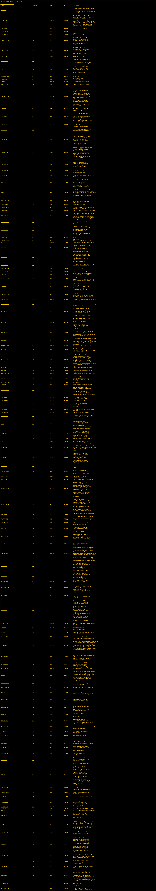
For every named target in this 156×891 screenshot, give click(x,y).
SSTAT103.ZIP (4, 726)
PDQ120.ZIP (4, 566)
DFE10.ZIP (3, 182)
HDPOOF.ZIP (4, 409)
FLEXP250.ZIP (4, 359)
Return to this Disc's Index (7, 4)
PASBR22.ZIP (4, 536)
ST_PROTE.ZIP (5, 731)
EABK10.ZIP (4, 274)
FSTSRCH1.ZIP (5, 382)
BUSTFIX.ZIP (4, 61)
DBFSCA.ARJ (4, 84)
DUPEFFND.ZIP (5, 268)
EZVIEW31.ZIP (5, 294)
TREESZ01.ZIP (4, 753)
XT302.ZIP (3, 861)
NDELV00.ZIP (4, 519)
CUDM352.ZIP (4, 81)
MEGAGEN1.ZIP (5, 504)
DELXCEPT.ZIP (5, 170)
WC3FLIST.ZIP (5, 808)
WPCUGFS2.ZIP (5, 824)
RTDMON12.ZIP (5, 636)
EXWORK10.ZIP (5, 286)
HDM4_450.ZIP (5, 404)
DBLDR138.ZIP (5, 96)
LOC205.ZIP (4, 466)
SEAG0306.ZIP (4, 668)
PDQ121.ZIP (4, 576)
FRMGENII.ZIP (5, 373)
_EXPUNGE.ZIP (5, 888)
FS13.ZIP (3, 378)
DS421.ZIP (3, 242)
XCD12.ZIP (4, 844)
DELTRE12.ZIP (4, 164)
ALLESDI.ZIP (4, 28)
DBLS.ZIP (3, 109)
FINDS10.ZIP (4, 332)
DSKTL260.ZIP (4, 265)
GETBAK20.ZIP (5, 390)
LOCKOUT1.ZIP (5, 471)
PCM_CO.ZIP (4, 543)
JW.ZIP (2, 424)
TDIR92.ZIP (4, 743)
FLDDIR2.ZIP (4, 349)
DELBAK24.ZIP (5, 139)
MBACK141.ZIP (5, 488)
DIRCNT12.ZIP (4, 204)
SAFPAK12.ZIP (4, 656)
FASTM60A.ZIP (5, 299)
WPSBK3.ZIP (4, 832)
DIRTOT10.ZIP (4, 230)
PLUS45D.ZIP (4, 582)
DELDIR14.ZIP (4, 152)
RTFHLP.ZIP (4, 645)
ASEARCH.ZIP (4, 31)
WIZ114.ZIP (4, 815)
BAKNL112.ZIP (5, 40)
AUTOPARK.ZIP (5, 34)
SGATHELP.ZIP (5, 687)
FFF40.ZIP (3, 322)
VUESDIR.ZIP (4, 802)
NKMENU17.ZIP (5, 522)
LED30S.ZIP (4, 447)
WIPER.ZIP (4, 810)
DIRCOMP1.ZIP (5, 207)
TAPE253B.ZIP (4, 735)
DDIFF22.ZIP (4, 124)
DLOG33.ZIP (4, 237)
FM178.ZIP (3, 367)
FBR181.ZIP (4, 311)
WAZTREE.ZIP (4, 807)
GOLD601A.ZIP (5, 397)
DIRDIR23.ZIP (4, 210)
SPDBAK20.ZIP (5, 707)
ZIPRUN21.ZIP (4, 883)
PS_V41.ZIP (4, 610)
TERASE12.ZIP (5, 747)
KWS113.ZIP (4, 441)
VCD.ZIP (3, 775)
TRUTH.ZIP (4, 760)
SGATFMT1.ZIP (5, 683)
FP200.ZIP (3, 370)
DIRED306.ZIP (4, 215)
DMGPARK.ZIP (5, 241)
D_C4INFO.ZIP (4, 271)
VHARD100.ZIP (5, 792)
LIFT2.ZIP (3, 457)
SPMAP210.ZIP (5, 714)
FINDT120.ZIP (4, 340)
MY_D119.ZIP (4, 518)
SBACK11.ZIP (4, 664)
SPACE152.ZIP (4, 692)
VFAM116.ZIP (4, 787)
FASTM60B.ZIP (5, 304)
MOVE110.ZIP (4, 514)
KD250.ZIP (3, 433)
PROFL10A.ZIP (5, 587)
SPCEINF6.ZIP (4, 699)
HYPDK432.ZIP (5, 412)
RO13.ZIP (3, 632)
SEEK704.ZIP (4, 675)
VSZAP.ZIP (3, 796)
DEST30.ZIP (4, 175)
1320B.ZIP (3, 10)
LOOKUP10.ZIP (5, 476)
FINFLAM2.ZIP (5, 345)
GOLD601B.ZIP (5, 400)
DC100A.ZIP (4, 116)
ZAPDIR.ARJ (4, 866)
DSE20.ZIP (3, 247)
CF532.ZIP (3, 69)
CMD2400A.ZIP (5, 76)
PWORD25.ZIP (4, 623)
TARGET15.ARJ (5, 740)
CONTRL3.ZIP (4, 80)
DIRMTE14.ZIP (5, 222)
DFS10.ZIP (3, 192)
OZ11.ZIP (3, 528)
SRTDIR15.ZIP (4, 721)
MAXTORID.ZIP (5, 479)
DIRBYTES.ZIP (5, 200)
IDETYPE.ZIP (4, 416)
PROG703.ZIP (4, 595)
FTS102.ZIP (4, 384)
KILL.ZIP (3, 438)
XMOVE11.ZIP (4, 855)
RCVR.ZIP (3, 628)
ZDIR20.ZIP (4, 875)
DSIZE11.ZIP (4, 257)
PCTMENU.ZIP (5, 553)
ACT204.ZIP (4, 20)
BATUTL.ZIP (4, 56)
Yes (33, 20)
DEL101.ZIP (4, 130)
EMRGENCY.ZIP (5, 278)
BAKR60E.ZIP (4, 50)
